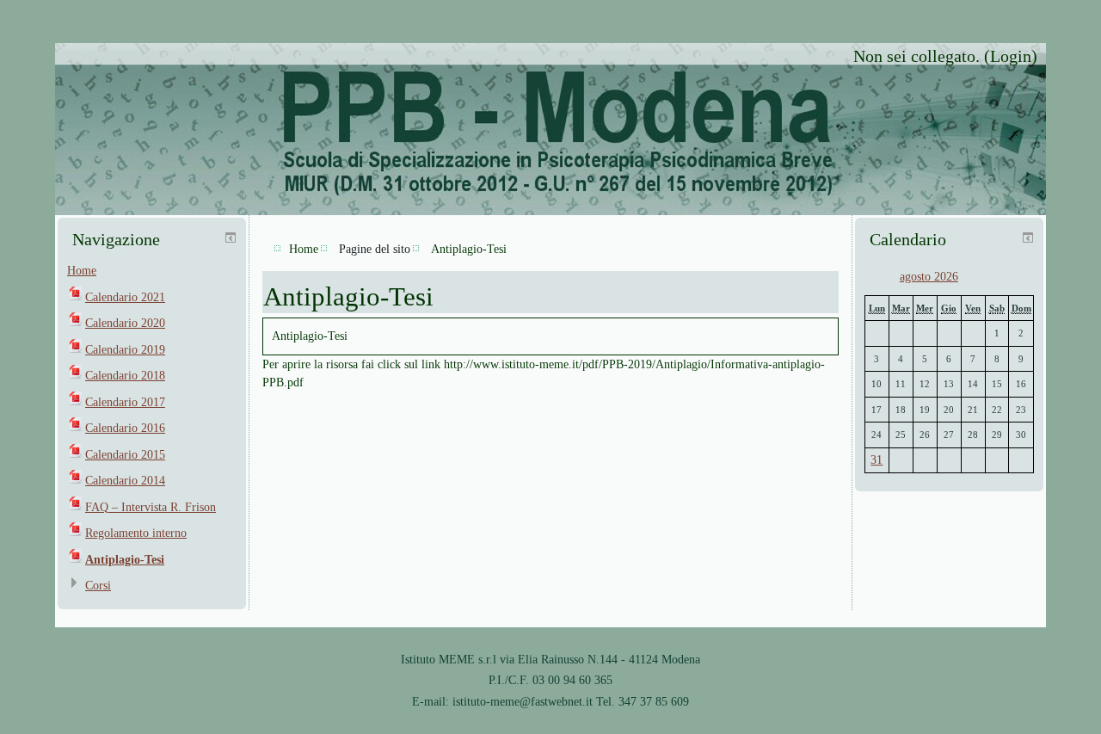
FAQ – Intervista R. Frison (150, 507)
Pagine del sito (374, 249)
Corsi (98, 585)
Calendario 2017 (125, 402)
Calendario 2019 (125, 349)
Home (81, 270)
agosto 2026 (929, 276)
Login (1010, 55)
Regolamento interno (136, 533)
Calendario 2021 (125, 297)
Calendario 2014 (125, 480)
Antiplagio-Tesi (124, 559)
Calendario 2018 (125, 375)
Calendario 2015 (125, 454)
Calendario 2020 (125, 323)
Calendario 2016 (125, 428)
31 (876, 459)
